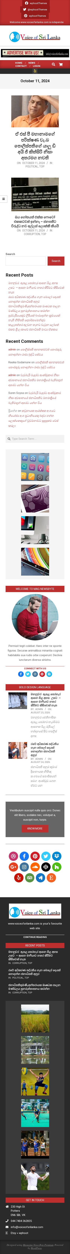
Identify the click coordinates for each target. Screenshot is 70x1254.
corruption (32, 234)
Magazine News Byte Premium (38, 1245)
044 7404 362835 (21, 1221)
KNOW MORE (35, 828)
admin (12, 349)
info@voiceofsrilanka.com (27, 1227)
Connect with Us (35, 668)
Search (10, 254)
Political (32, 166)
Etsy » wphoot (19, 1233)
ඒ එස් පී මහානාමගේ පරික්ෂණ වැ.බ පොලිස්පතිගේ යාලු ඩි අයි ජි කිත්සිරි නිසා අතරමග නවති (35, 145)
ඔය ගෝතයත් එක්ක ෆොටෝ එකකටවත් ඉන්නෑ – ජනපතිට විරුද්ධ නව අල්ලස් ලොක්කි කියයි (35, 221)
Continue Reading (35, 937)
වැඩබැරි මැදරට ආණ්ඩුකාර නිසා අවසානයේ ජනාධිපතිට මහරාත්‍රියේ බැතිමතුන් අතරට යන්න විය (35, 380)
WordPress (36, 1248)
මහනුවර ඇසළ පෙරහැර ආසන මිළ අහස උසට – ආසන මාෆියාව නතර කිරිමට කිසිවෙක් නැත (36, 287)
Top (41, 166)
